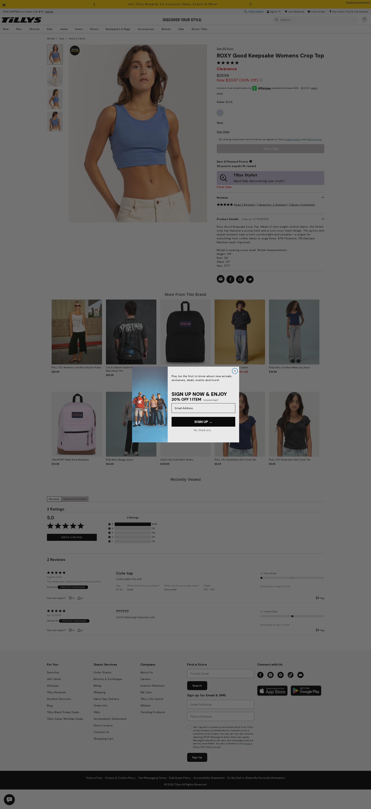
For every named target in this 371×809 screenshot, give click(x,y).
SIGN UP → (203, 421)
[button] (322, 329)
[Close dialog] (235, 371)
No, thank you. (202, 430)
